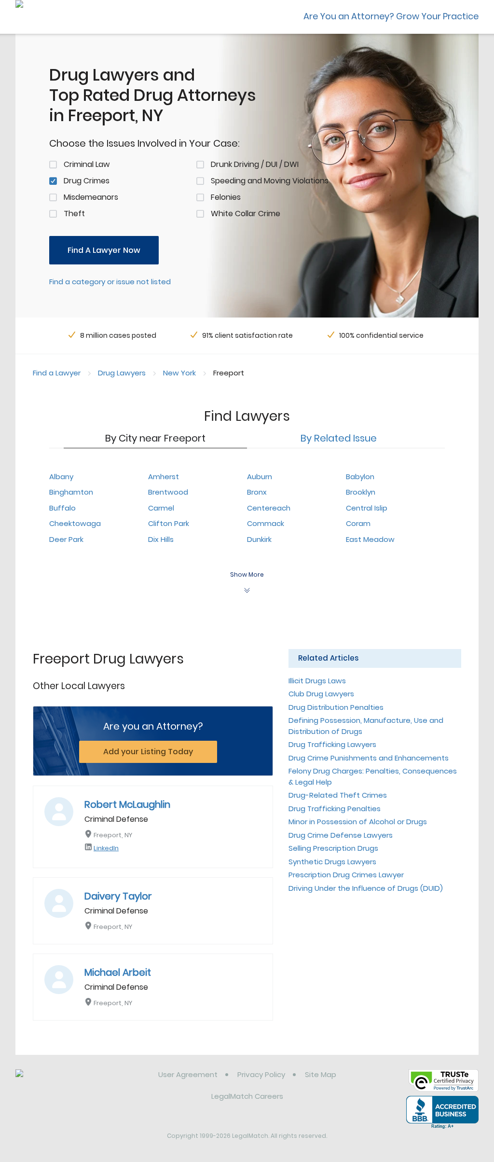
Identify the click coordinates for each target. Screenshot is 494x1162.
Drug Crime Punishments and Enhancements (368, 758)
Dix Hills (161, 539)
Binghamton (71, 492)
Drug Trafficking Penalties (334, 808)
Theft (74, 213)
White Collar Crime (245, 213)
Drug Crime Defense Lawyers (340, 835)
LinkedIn (106, 848)
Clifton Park (168, 523)
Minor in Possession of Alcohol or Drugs (357, 821)
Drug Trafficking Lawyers (332, 744)
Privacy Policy (261, 1074)
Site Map (320, 1074)
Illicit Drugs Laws (317, 681)
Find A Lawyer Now (104, 250)
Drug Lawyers (122, 373)
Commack (265, 523)
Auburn (259, 476)
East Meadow (370, 539)
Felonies (226, 197)
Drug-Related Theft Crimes (337, 795)
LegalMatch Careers (247, 1096)
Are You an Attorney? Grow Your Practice (391, 16)
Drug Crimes (87, 180)
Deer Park (66, 539)
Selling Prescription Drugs (333, 848)
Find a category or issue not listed (110, 282)
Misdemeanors (91, 197)
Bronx (257, 492)
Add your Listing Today (148, 751)
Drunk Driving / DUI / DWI (255, 164)
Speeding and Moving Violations (270, 180)
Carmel (161, 508)
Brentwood (168, 492)
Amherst (163, 476)
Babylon (360, 476)
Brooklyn (360, 492)
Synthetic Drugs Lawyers (332, 862)
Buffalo (62, 508)
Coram (358, 523)
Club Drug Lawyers (321, 694)
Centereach (268, 508)
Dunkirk (259, 539)
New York (179, 373)
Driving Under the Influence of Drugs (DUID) (365, 888)
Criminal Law (87, 164)
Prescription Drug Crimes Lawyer (346, 875)
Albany (61, 476)
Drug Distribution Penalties (336, 707)
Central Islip (366, 508)
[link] (64, 1081)
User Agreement (188, 1074)
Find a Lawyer (57, 373)
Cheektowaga (75, 523)
